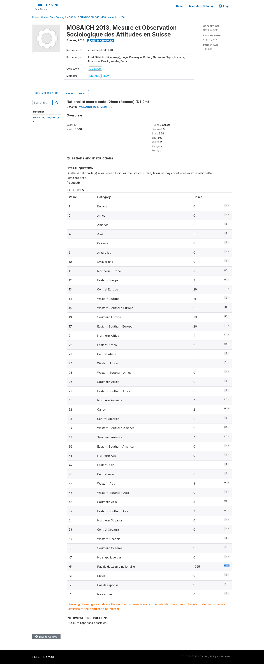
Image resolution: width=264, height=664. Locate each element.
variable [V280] (116, 17)
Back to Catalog (47, 636)
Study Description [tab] (47, 93)
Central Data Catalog (52, 17)
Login (226, 6)
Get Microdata (102, 40)
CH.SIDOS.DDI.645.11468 (93, 17)
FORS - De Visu (46, 5)
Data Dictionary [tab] (75, 93)
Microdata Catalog (201, 6)
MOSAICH (72, 17)
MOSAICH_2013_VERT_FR (95, 106)
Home (179, 6)
